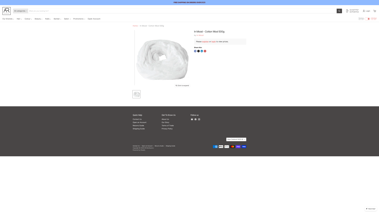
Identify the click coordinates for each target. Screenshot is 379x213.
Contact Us (137, 119)
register (205, 42)
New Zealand (235, 139)
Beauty (38, 19)
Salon (66, 19)
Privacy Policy (167, 129)
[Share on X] (198, 51)
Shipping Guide (139, 129)
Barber (57, 19)
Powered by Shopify (139, 150)
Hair (19, 19)
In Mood (200, 35)
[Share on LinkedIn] (202, 51)
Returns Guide (138, 126)
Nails (47, 19)
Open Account (94, 19)
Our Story (165, 122)
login (214, 42)
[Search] (339, 11)
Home (135, 26)
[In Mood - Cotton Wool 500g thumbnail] (136, 94)
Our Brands (7, 19)
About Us (165, 119)
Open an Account (139, 122)
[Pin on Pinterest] (205, 51)
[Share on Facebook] (195, 51)
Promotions (78, 19)
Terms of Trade (168, 126)
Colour (28, 19)
